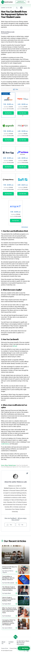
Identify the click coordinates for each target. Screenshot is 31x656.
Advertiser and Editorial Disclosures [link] (20, 2)
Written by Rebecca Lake (7, 32)
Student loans (12, 465)
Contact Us (11, 642)
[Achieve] (22, 153)
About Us (3, 642)
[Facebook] (28, 650)
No (22, 525)
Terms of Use (4, 648)
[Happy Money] (8, 179)
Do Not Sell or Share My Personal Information (23, 642)
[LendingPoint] (8, 99)
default (15, 346)
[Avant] (15, 206)
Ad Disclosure (24, 227)
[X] (24, 650)
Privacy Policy (13, 648)
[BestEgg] (8, 153)
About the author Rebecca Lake (15, 482)
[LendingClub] (22, 99)
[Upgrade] (8, 125)
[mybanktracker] (6, 2)
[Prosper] (22, 126)
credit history (5, 444)
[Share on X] (17, 7)
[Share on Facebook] (21, 7)
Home (2, 465)
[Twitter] (27, 473)
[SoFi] (22, 179)
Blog (6, 465)
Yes (11, 525)
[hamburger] (28, 2)
